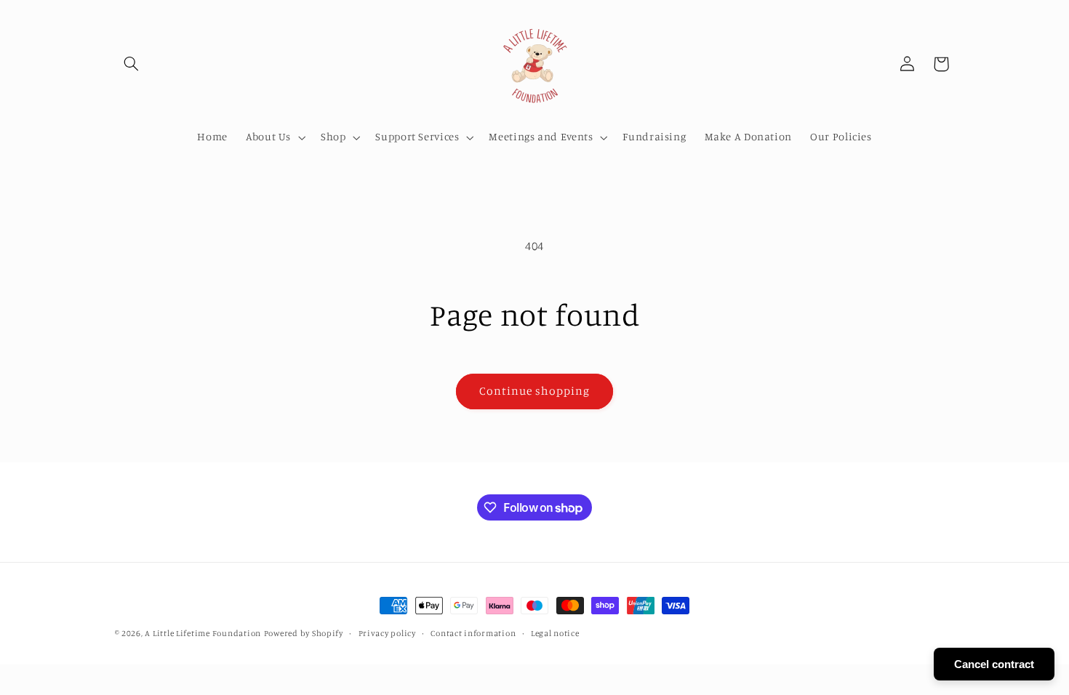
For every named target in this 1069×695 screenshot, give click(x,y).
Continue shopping (534, 391)
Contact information (473, 633)
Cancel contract (994, 664)
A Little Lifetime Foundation (203, 633)
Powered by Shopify (303, 633)
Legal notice (555, 633)
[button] (131, 64)
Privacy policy (387, 633)
